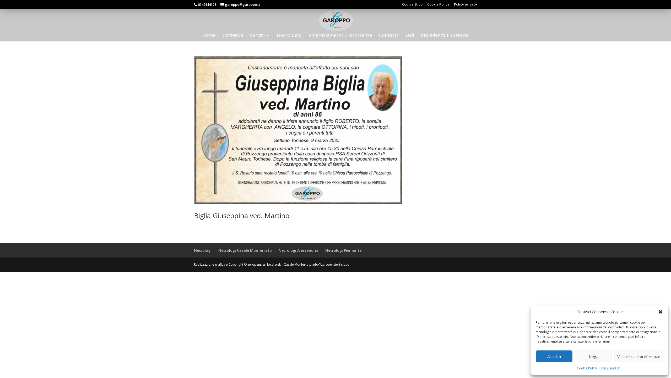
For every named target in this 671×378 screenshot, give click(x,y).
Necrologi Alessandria (298, 250)
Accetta (554, 356)
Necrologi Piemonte (343, 250)
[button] (660, 311)
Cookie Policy (587, 368)
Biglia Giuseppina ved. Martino (241, 215)
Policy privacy (609, 368)
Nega (593, 356)
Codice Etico (412, 5)
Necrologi (203, 250)
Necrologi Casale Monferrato (245, 250)
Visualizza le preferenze (638, 356)
